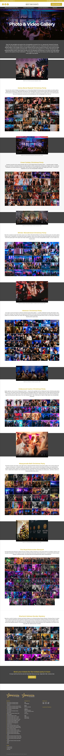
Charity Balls (9, 714)
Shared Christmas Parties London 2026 (14, 737)
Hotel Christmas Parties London (13, 725)
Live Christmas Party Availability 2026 (14, 727)
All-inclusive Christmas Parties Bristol (14, 706)
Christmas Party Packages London (13, 720)
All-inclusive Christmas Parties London (14, 707)
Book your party (56, 4)
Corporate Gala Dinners (43, 7)
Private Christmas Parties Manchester (14, 731)
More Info (55, 7)
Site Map (8, 749)
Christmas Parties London (12, 715)
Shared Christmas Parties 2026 (11, 7)
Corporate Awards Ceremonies (12, 721)
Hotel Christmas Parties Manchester (13, 726)
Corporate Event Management (12, 722)
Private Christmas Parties (28, 7)
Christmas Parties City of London (13, 716)
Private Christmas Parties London (13, 729)
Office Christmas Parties (11, 728)
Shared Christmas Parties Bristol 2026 (14, 735)
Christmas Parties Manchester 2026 (13, 719)
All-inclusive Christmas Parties (12, 702)
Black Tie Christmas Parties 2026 (13, 713)
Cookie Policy (9, 748)
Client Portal (26, 718)
